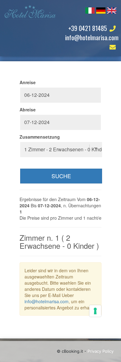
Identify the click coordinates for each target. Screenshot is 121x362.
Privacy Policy (100, 351)
